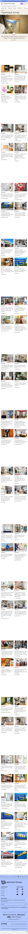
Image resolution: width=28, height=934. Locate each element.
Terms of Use (24, 907)
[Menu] (2, 3)
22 (19, 871)
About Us (3, 891)
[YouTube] (17, 894)
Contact (2, 893)
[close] (27, 932)
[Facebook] (17, 892)
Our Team (3, 888)
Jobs (19, 924)
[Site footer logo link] (14, 882)
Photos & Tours (4, 8)
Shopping (2, 10)
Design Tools (20, 8)
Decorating (10, 8)
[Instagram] (17, 889)
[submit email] (25, 904)
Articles (14, 8)
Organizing (14, 34)
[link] (14, 37)
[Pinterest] (22, 892)
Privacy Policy (5, 908)
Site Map (2, 895)
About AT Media (14, 924)
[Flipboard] (22, 894)
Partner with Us (24, 924)
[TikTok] (22, 889)
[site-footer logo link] (4, 924)
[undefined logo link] (9, 3)
